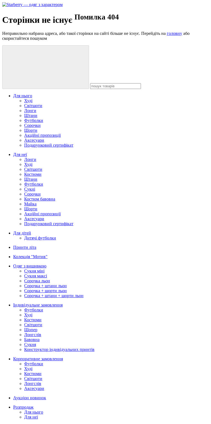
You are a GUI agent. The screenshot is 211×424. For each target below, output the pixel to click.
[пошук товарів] (45, 67)
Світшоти (33, 105)
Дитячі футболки (40, 238)
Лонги (30, 110)
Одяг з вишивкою (29, 266)
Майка (30, 204)
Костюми (32, 174)
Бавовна (32, 339)
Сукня (30, 344)
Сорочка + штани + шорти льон (54, 295)
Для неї (20, 154)
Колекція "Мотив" (30, 256)
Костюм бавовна (39, 199)
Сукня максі (35, 276)
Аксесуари (34, 140)
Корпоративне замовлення (38, 358)
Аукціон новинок (29, 397)
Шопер (30, 329)
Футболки (33, 120)
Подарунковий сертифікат (48, 145)
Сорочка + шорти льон (45, 290)
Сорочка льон (37, 280)
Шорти (30, 130)
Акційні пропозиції (42, 135)
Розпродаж (23, 407)
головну (174, 33)
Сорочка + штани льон (45, 285)
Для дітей (22, 233)
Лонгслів (32, 334)
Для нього (22, 95)
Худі (28, 100)
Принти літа (24, 247)
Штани (30, 115)
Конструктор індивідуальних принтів (59, 349)
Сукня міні (34, 271)
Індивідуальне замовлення (38, 305)
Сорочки (32, 125)
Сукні (29, 189)
